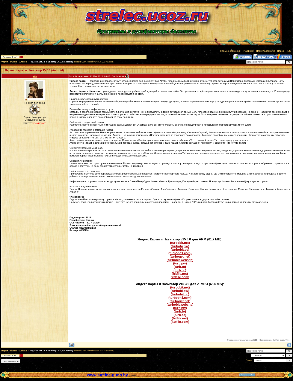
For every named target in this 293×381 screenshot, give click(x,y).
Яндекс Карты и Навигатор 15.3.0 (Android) (51, 62)
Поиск (280, 51)
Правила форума (265, 51)
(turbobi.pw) (180, 246)
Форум (4, 62)
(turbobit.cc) (180, 249)
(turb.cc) (180, 270)
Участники (248, 51)
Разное (13, 62)
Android (23, 62)
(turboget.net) (180, 256)
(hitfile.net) (180, 273)
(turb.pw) (180, 263)
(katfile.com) (180, 277)
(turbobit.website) (180, 260)
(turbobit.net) (180, 242)
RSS (288, 51)
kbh (35, 76)
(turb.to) (180, 267)
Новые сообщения (230, 51)
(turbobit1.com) (180, 253)
